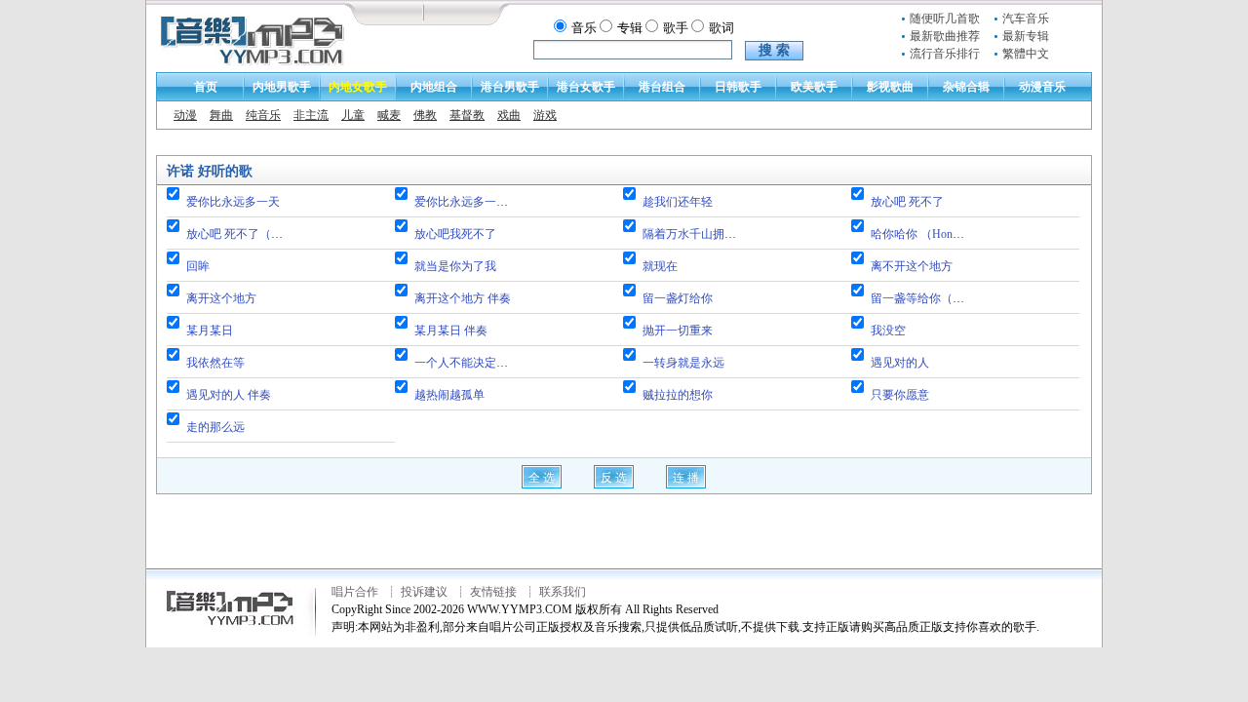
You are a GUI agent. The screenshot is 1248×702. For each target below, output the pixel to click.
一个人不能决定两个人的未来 (490, 363)
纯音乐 (263, 115)
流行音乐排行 (945, 53)
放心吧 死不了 (907, 202)
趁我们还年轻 (678, 202)
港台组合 (662, 87)
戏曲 (509, 115)
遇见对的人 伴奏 (228, 395)
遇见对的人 (900, 363)
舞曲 (221, 115)
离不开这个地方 (912, 266)
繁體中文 (1025, 53)
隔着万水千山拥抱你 (695, 234)
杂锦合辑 (966, 87)
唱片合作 (355, 592)
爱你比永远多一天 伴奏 (474, 202)
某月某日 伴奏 (451, 330)
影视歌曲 (890, 87)
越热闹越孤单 (449, 395)
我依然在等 (215, 363)
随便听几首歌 (945, 18)
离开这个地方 (221, 298)
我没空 (888, 330)
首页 (205, 87)
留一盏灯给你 (678, 298)
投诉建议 (424, 592)
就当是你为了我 (455, 266)
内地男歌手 (282, 87)
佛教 (425, 115)
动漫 (185, 115)
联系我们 (562, 592)
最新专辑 (1025, 36)
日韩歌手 (738, 87)
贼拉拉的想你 (678, 395)
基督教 (467, 115)
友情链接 (493, 592)
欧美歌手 (814, 87)
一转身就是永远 (683, 363)
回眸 (198, 266)
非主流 (311, 115)
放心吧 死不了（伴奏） (246, 234)
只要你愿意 (900, 395)
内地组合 (433, 87)
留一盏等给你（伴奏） (929, 298)
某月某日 (209, 330)
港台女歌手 (586, 87)
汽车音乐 (1025, 18)
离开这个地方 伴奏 (462, 298)
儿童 (353, 115)
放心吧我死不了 (455, 234)
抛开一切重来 (678, 330)
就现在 (660, 266)
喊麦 (389, 115)
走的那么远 (215, 427)
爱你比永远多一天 (233, 202)
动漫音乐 (1042, 87)
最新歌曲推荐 (945, 36)
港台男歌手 (510, 87)
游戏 (545, 115)
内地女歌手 (358, 87)
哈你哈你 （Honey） (923, 234)
